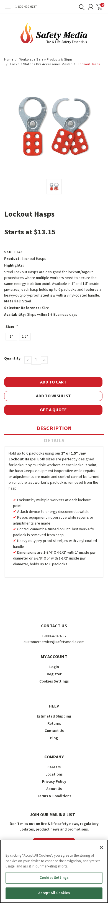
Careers (54, 767)
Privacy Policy (54, 781)
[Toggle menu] (7, 10)
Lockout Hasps (89, 64)
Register (54, 674)
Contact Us (54, 731)
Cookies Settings (54, 877)
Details (54, 441)
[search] (80, 7)
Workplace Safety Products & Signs (46, 59)
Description (54, 428)
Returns (54, 723)
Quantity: (13, 358)
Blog (54, 738)
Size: (12, 327)
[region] (54, 871)
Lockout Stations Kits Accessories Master (41, 64)
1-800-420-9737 (26, 6)
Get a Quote (53, 410)
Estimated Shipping (54, 716)
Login (54, 667)
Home (8, 59)
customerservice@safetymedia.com (54, 642)
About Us (54, 789)
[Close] (101, 847)
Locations (54, 774)
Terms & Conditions (54, 796)
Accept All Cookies (54, 893)
